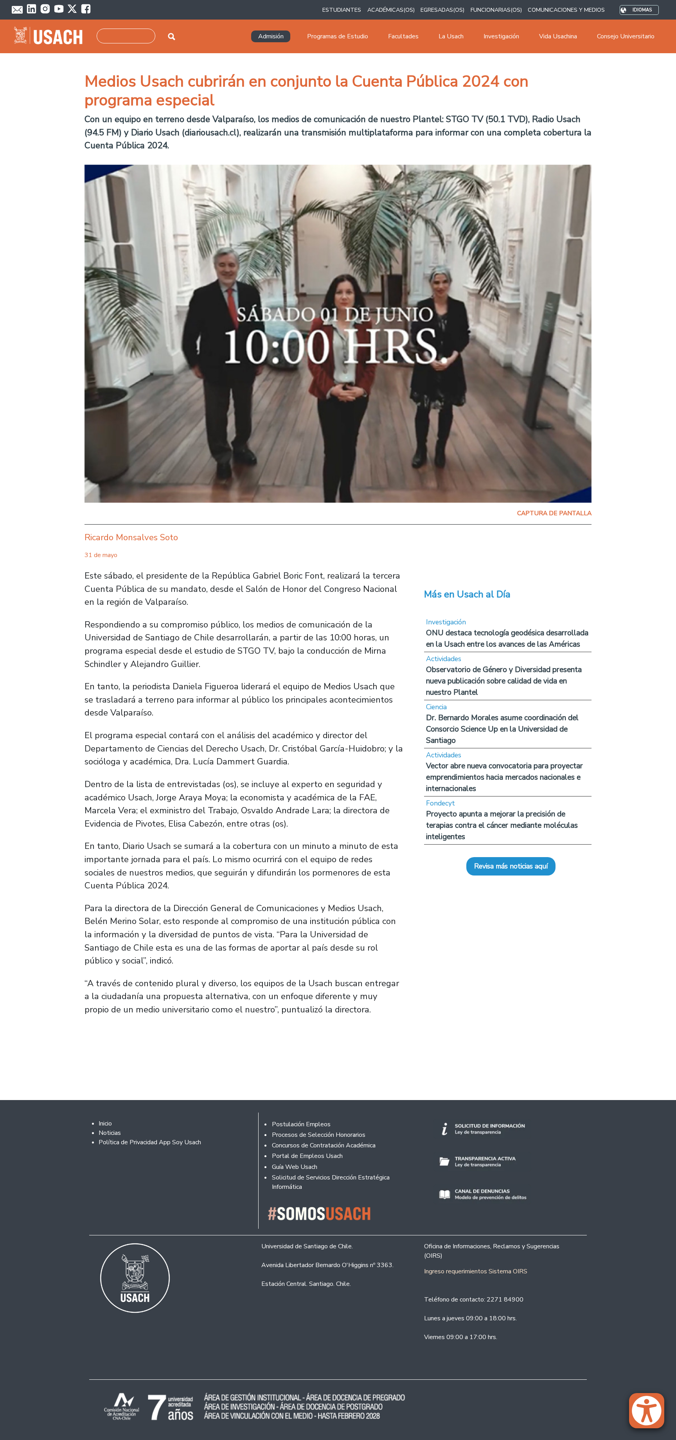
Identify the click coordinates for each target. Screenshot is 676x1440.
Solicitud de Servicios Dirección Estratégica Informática (331, 1182)
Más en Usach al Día (467, 594)
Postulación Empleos (301, 1124)
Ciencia (436, 707)
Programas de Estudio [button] (337, 36)
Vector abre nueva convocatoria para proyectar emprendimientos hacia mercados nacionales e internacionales (504, 777)
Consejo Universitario (625, 36)
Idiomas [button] (642, 10)
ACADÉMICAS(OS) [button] (391, 10)
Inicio (105, 1123)
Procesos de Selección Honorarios (318, 1135)
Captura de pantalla (554, 513)
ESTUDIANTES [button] (341, 10)
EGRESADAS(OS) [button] (442, 10)
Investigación (446, 622)
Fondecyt (440, 803)
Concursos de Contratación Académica (324, 1145)
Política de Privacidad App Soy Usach (150, 1142)
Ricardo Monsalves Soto (131, 537)
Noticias (110, 1133)
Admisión (271, 36)
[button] (650, 1414)
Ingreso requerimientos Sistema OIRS (475, 1271)
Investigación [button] (501, 36)
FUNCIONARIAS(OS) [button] (496, 10)
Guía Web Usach (294, 1167)
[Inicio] (51, 36)
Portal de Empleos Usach (307, 1156)
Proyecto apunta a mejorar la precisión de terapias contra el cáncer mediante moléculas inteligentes (502, 825)
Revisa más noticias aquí (511, 866)
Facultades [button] (403, 36)
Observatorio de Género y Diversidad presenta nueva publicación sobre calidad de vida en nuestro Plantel (504, 681)
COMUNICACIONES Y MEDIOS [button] (566, 10)
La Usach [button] (451, 36)
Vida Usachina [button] (558, 36)
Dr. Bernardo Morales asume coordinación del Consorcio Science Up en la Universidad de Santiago (502, 729)
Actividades (443, 658)
